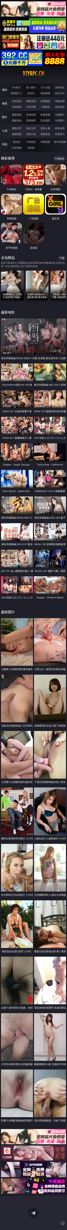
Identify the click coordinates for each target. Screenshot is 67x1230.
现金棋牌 (45, 93)
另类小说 (31, 134)
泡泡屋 (31, 147)
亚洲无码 (16, 101)
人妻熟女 (45, 106)
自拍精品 (45, 101)
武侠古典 (60, 128)
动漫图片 (60, 114)
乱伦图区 (45, 120)
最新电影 (8, 312)
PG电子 (17, 87)
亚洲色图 (31, 114)
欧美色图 (45, 114)
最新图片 (8, 612)
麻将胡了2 (16, 93)
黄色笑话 (45, 134)
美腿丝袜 (16, 120)
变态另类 (60, 106)
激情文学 (16, 128)
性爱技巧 (60, 134)
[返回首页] (62, 1223)
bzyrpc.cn (33, 73)
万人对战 (45, 87)
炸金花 (31, 93)
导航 (4, 144)
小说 (4, 131)
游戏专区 (60, 87)
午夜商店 (31, 141)
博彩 (4, 90)
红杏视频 (16, 147)
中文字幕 (31, 106)
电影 (4, 103)
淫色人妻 (45, 128)
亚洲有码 (16, 106)
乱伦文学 (31, 128)
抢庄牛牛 (60, 93)
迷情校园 (16, 134)
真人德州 (31, 87)
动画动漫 (60, 101)
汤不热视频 (60, 141)
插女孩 (16, 141)
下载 (61, 258)
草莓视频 (45, 141)
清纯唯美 (31, 120)
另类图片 (60, 120)
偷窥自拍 (16, 114)
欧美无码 (31, 101)
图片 (4, 117)
